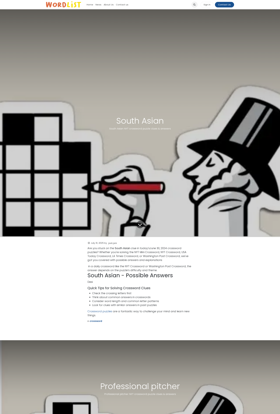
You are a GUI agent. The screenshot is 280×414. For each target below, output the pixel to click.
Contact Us (224, 4)
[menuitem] (89, 5)
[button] (194, 5)
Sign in (207, 4)
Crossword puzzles (100, 311)
